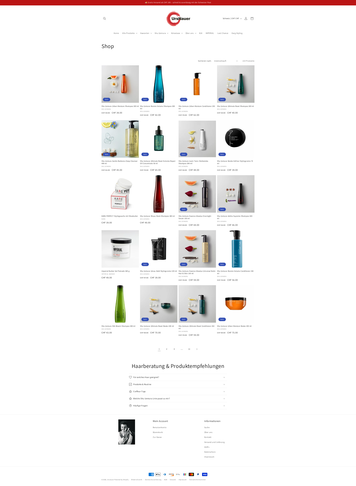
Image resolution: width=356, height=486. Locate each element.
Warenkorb (158, 432)
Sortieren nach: (204, 61)
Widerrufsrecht (136, 479)
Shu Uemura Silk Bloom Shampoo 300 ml (118, 326)
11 (189, 349)
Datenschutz (210, 452)
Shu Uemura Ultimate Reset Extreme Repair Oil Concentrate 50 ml (157, 162)
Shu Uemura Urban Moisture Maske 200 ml (234, 326)
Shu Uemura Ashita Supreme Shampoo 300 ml (234, 217)
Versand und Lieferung (214, 442)
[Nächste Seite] (197, 349)
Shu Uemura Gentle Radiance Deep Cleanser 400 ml (120, 162)
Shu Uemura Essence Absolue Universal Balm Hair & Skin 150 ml (197, 272)
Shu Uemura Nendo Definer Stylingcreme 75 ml (235, 162)
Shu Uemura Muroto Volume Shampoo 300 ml (157, 107)
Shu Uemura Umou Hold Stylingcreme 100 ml (158, 271)
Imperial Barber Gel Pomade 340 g (115, 271)
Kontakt (208, 437)
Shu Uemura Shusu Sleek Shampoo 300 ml (157, 216)
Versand (173, 479)
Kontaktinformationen (197, 479)
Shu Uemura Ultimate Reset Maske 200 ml (157, 326)
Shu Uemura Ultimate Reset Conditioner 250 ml (196, 327)
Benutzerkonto (159, 427)
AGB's (206, 447)
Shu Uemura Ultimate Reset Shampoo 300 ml (235, 106)
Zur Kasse (157, 437)
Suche (207, 427)
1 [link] (159, 348)
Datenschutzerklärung (153, 479)
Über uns (208, 432)
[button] (105, 18)
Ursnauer (110, 480)
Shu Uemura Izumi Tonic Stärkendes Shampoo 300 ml (193, 162)
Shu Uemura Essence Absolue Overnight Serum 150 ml (195, 217)
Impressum (209, 457)
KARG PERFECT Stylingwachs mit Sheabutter (120, 216)
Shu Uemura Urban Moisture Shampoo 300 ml (120, 106)
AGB (165, 479)
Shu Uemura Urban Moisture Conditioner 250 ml (197, 107)
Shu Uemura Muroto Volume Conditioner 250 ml (235, 272)
